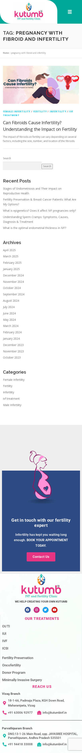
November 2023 (13, 351)
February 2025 (12, 263)
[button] (69, 12)
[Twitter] (46, 610)
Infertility (58, 111)
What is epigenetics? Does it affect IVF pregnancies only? (39, 210)
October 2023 (12, 357)
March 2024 (10, 326)
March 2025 (10, 256)
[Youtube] (55, 610)
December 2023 (13, 345)
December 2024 (13, 275)
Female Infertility (16, 111)
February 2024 (12, 332)
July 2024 (9, 307)
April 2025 (9, 250)
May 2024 (9, 320)
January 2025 (11, 269)
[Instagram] (37, 610)
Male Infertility (12, 405)
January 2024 (11, 338)
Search (7, 158)
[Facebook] (28, 610)
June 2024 (9, 313)
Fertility (40, 111)
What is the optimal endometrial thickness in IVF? (34, 228)
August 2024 (11, 300)
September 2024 (13, 294)
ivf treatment (11, 398)
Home (6, 52)
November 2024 (13, 282)
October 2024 (12, 288)
